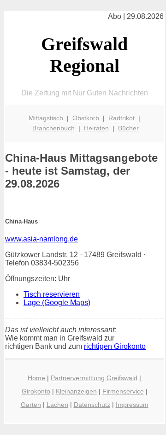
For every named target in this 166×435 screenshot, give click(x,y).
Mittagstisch (46, 118)
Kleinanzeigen (76, 391)
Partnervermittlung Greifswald (94, 378)
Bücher (128, 128)
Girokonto (36, 391)
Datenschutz (92, 404)
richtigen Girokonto (115, 346)
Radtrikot (121, 118)
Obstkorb (85, 118)
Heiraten (96, 128)
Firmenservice (123, 391)
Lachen (57, 404)
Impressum (132, 404)
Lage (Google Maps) (57, 302)
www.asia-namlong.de (41, 239)
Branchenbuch (53, 128)
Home (36, 378)
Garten (31, 404)
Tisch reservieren (52, 294)
